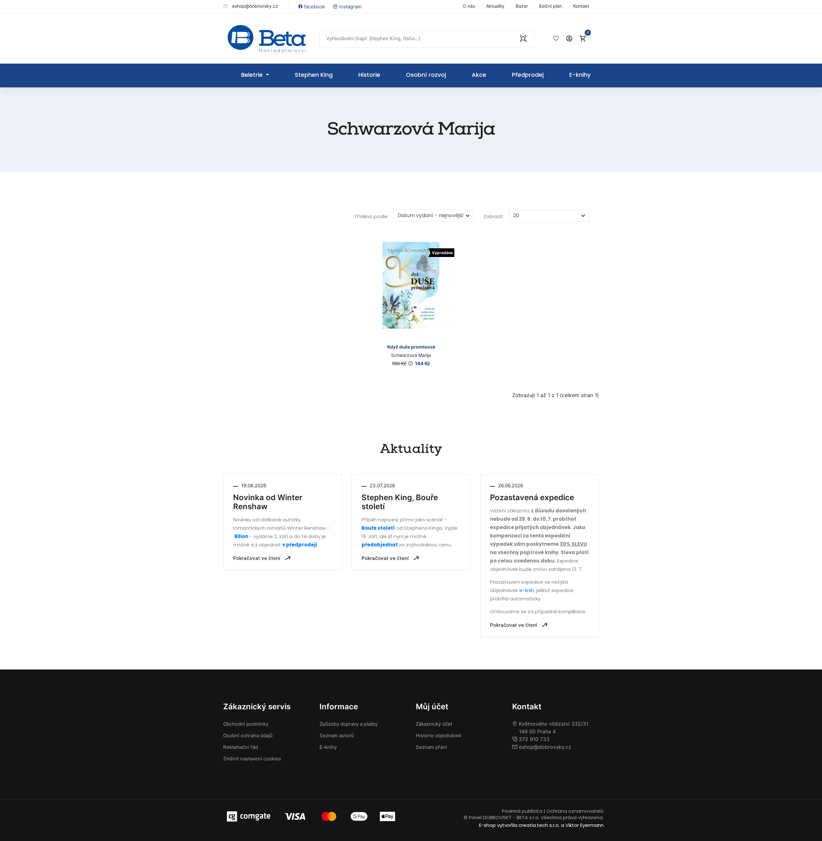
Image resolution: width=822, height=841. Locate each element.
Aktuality (495, 6)
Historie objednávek (438, 735)
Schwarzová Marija (411, 355)
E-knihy (579, 75)
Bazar (522, 6)
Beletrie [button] (252, 75)
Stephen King (314, 75)
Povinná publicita (522, 811)
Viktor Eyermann (584, 825)
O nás (469, 6)
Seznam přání (431, 747)
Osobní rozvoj (426, 75)
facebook (314, 7)
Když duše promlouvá (411, 347)
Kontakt (581, 6)
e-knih (526, 590)
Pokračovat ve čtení (257, 558)
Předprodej (528, 75)
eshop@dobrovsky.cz (254, 6)
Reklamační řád (240, 747)
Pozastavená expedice (532, 497)
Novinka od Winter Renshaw (267, 502)
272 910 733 (533, 739)
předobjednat (380, 544)
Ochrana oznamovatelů (575, 811)
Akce (479, 75)
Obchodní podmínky (245, 724)
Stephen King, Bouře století (400, 502)
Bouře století (378, 528)
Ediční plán (550, 6)
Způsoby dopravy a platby (348, 724)
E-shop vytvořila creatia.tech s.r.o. (519, 825)
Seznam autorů (336, 735)
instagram (350, 7)
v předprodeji (299, 544)
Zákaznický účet (434, 724)
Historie (369, 75)
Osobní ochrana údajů (248, 735)
